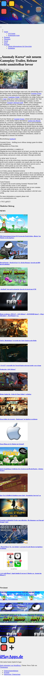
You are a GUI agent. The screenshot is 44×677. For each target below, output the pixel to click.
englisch (12, 139)
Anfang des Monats (34, 121)
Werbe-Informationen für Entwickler (20, 46)
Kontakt (6, 44)
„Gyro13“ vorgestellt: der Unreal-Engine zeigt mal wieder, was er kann (20, 365)
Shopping (7, 39)
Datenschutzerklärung (11, 671)
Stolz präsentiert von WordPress (10, 665)
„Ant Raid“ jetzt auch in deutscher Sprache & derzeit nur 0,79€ (18, 289)
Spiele (6, 32)
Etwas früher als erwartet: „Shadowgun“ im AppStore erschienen (18, 419)
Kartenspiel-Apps (14, 35)
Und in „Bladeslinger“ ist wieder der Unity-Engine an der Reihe (18, 340)
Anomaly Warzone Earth (15, 102)
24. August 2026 (5, 622)
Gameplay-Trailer (14, 97)
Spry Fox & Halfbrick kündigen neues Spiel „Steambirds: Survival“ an (20, 495)
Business (7, 37)
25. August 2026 (5, 599)
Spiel (4, 99)
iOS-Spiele (11, 33)
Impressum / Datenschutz (12, 674)
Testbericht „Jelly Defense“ (8, 369)
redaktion (14, 599)
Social (6, 41)
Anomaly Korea (36, 93)
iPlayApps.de (11, 18)
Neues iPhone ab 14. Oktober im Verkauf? (12, 444)
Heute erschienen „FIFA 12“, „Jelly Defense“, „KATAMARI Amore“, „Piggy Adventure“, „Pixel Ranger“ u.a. (20, 628)
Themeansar (4, 667)
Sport (6, 43)
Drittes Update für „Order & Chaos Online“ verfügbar (15, 394)
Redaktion (11, 48)
